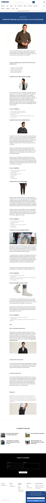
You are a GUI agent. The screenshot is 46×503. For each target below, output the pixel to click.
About (27, 485)
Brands (17, 8)
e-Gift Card (11, 485)
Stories (13, 8)
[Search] (33, 2)
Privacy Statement (29, 487)
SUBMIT (35, 500)
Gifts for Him (30, 5)
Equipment (3, 5)
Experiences (8, 8)
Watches (25, 5)
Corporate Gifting (12, 486)
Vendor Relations (20, 491)
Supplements (20, 5)
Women (11, 5)
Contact (28, 486)
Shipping (19, 487)
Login (44, 5)
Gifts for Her (36, 5)
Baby (15, 5)
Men (7, 5)
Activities (2, 8)
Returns (19, 488)
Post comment (23, 472)
